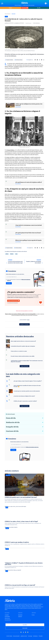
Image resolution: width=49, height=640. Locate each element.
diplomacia (8, 475)
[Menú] (7, 3)
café (7, 507)
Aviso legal (30, 636)
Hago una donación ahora (12, 300)
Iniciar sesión (24, 628)
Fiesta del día (11, 418)
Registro (10, 7)
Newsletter (20, 614)
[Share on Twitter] (39, 59)
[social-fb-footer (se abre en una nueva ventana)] (23, 632)
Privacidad (40, 636)
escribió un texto (18, 66)
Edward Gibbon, (11, 150)
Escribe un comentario (24, 324)
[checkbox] (6, 279)
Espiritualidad (7, 616)
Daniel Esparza (28, 23)
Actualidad (7, 614)
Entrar (28, 319)
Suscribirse (25, 624)
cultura (6, 253)
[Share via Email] (41, 59)
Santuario (13, 13)
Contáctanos (35, 636)
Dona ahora (24, 7)
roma (16, 253)
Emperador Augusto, (17, 219)
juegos (7, 528)
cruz (6, 571)
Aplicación (20, 616)
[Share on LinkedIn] (37, 59)
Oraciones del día (12, 431)
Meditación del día (13, 422)
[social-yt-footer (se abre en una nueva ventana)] (21, 632)
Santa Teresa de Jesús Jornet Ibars (28, 5)
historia (11, 253)
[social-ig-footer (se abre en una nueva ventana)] (27, 632)
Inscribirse (9, 283)
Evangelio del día (12, 427)
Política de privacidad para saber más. (32, 447)
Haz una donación (16, 636)
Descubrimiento (7, 13)
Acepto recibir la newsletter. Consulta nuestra (18, 280)
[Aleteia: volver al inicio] (24, 3)
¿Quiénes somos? (24, 636)
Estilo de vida (7, 618)
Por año (33, 614)
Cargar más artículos (24, 366)
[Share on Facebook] (35, 59)
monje (7, 548)
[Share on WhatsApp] (43, 59)
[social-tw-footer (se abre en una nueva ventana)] (25, 632)
